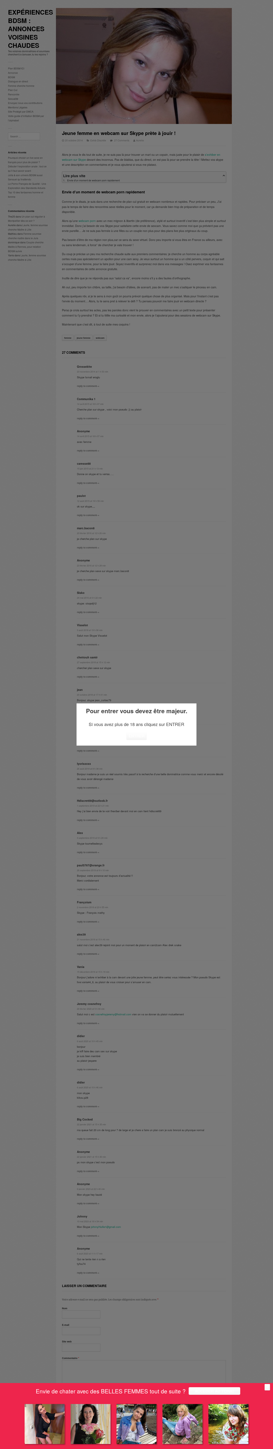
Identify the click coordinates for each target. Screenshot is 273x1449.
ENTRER (136, 736)
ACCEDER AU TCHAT (214, 1391)
